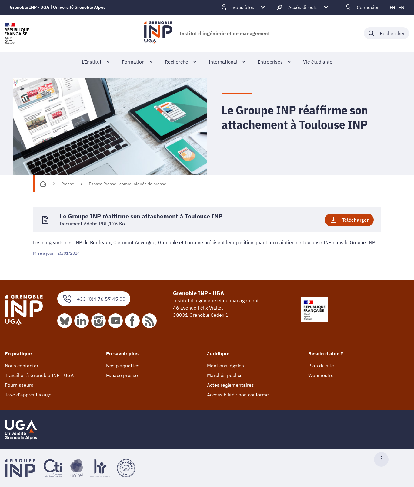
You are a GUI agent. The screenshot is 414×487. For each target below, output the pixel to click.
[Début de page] (383, 459)
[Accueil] (43, 183)
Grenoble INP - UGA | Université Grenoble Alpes (57, 7)
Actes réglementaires (230, 385)
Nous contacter (21, 366)
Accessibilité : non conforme (238, 395)
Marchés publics (224, 375)
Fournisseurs (19, 385)
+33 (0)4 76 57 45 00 (101, 299)
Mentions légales (225, 366)
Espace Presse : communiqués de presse (127, 184)
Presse (67, 184)
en (401, 7)
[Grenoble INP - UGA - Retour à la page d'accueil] (158, 33)
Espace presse (122, 375)
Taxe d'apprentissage (28, 395)
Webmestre (321, 375)
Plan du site (321, 366)
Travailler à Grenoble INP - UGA (39, 375)
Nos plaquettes (122, 366)
